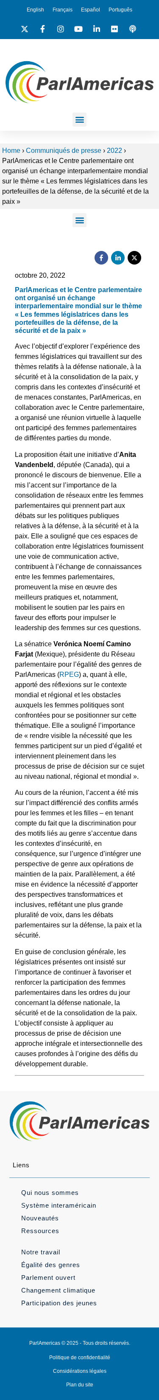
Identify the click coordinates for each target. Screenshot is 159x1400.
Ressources (40, 1230)
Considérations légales (79, 1371)
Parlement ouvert (48, 1277)
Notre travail (40, 1252)
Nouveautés (40, 1218)
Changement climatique (58, 1290)
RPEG (69, 674)
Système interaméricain (58, 1205)
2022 (114, 150)
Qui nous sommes (50, 1192)
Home (11, 150)
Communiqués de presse (63, 150)
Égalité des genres (50, 1264)
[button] (79, 120)
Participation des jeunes (59, 1303)
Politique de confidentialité (79, 1358)
